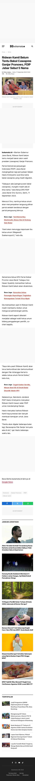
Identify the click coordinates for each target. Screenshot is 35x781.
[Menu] (3, 46)
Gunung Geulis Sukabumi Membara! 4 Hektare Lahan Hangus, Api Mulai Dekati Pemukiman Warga (16, 595)
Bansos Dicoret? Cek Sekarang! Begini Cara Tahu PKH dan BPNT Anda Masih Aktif (17, 648)
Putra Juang (7, 72)
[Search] (32, 46)
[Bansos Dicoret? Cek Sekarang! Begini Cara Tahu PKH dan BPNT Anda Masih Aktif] (17, 635)
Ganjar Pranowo (16, 493)
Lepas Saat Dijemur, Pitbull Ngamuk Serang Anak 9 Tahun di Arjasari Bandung (21, 756)
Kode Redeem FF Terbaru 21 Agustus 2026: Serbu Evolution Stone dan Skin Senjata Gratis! (21, 747)
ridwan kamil (7, 496)
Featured (6, 493)
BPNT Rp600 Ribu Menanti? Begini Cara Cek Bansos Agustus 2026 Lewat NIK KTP (17, 702)
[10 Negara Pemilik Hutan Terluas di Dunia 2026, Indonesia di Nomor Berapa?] (17, 609)
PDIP (25, 493)
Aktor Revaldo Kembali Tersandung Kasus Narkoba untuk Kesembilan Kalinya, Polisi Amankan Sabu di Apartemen (17, 567)
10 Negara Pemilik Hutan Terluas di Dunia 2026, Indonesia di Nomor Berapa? (17, 622)
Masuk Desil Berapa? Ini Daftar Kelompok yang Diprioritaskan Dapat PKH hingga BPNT (17, 675)
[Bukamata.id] (17, 46)
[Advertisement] (17, 20)
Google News (7, 482)
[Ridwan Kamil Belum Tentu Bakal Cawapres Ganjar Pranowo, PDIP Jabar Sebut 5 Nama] (17, 86)
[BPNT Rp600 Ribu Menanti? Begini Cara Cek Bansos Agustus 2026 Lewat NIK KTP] (17, 689)
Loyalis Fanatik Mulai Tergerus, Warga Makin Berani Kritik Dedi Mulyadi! (22, 765)
